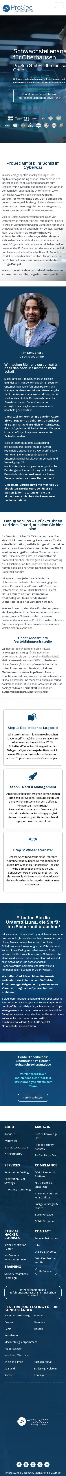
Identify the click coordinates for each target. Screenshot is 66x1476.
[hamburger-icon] (59, 5)
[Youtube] (47, 1464)
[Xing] (40, 1464)
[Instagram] (26, 1464)
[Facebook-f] (19, 1464)
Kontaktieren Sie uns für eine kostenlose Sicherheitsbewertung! (39, 96)
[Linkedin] (33, 1464)
